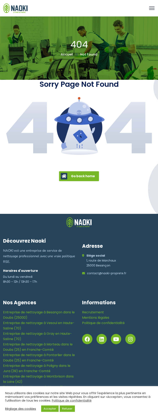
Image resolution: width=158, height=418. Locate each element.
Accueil (67, 54)
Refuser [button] (67, 409)
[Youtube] (116, 339)
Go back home (83, 176)
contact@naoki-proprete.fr (106, 273)
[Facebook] (87, 339)
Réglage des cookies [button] (20, 409)
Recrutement (93, 312)
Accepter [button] (50, 409)
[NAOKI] (15, 8)
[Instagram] (130, 339)
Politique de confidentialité (103, 323)
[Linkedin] (101, 339)
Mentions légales (95, 317)
